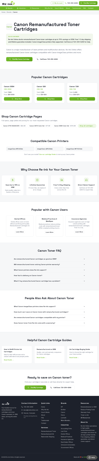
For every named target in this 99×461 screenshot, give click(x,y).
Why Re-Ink (48, 8)
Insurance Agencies (67, 439)
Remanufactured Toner (48, 431)
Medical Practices (66, 436)
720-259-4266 (72, 3)
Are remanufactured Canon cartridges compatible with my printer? (39, 317)
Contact (90, 8)
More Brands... (66, 420)
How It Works (59, 8)
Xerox (63, 415)
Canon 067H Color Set (39, 126)
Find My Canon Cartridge (20, 59)
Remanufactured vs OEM (88, 407)
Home (3, 12)
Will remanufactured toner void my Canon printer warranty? (37, 264)
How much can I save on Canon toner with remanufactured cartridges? (41, 312)
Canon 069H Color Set (65, 126)
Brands (10, 8)
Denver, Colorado (29, 413)
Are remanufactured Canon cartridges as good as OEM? (35, 259)
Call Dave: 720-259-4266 (49, 59)
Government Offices (67, 447)
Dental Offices (65, 434)
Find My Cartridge (90, 3)
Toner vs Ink (85, 415)
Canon (63, 412)
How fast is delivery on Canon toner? (28, 275)
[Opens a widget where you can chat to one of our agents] (91, 457)
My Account (58, 3)
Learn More (20, 232)
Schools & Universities (68, 445)
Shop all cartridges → (87, 126)
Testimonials (76, 8)
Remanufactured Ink (47, 434)
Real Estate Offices (67, 442)
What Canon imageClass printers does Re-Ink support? (35, 306)
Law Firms (64, 431)
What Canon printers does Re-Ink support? (30, 270)
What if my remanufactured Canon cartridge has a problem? (37, 281)
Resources (35, 8)
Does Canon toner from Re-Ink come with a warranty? (34, 323)
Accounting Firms (66, 428)
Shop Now (18, 99)
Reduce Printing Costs (88, 409)
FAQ (84, 8)
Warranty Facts (85, 412)
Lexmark (63, 418)
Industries (22, 8)
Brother (63, 409)
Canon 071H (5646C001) (14, 126)
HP (62, 407)
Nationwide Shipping (47, 436)
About (68, 8)
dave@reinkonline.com (30, 410)
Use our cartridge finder (47, 154)
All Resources (85, 418)
